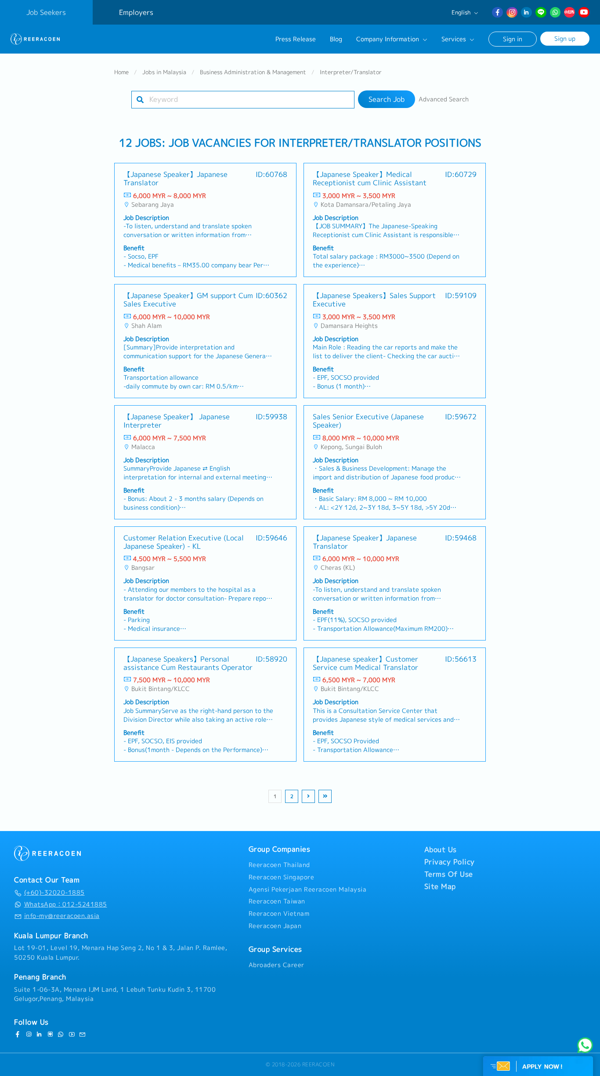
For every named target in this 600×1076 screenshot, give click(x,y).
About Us (440, 849)
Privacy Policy (449, 861)
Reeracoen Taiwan (277, 901)
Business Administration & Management (253, 72)
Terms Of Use (448, 874)
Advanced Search (444, 99)
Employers (136, 12)
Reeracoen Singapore (281, 877)
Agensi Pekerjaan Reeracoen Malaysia (308, 889)
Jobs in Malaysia (164, 72)
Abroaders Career (276, 965)
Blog (336, 39)
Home (121, 72)
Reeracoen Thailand (279, 864)
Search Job (387, 99)
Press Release (295, 39)
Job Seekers (46, 12)
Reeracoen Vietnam (279, 913)
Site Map (440, 886)
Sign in (512, 39)
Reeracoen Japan (275, 925)
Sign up (564, 38)
